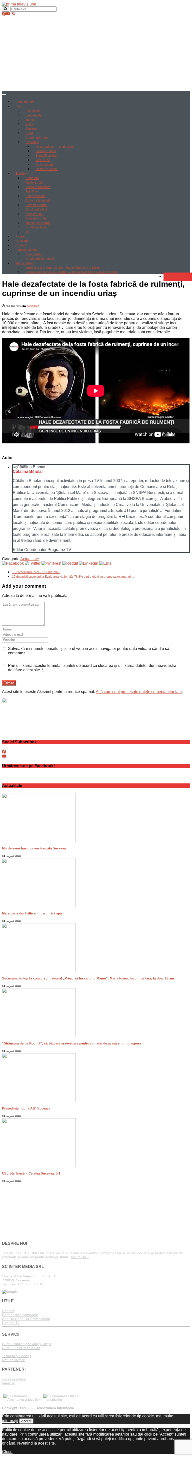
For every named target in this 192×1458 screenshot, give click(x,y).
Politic (30, 124)
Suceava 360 (35, 214)
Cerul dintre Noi (36, 209)
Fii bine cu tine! (46, 151)
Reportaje (32, 142)
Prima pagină (25, 102)
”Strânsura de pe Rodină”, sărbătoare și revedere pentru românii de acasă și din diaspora (71, 1043)
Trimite (9, 683)
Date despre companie (20, 1315)
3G (28, 232)
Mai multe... (80, 1257)
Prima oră (32, 178)
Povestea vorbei (37, 205)
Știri (18, 106)
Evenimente (34, 115)
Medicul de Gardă (38, 223)
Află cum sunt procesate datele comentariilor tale (139, 692)
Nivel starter (34, 254)
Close (7, 1452)
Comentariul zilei (37, 137)
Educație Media (26, 250)
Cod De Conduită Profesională (26, 1319)
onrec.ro (8, 1383)
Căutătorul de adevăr (40, 259)
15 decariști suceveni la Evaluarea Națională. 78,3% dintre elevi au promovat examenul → (73, 576)
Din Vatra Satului (37, 227)
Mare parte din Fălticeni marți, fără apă (32, 913)
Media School (25, 263)
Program (21, 236)
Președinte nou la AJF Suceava (26, 1108)
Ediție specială (36, 196)
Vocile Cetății (34, 182)
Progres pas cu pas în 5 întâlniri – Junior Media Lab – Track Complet (72, 272)
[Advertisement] (96, 53)
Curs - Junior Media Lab (21, 1348)
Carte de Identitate (38, 200)
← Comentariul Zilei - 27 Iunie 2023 (36, 572)
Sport (29, 133)
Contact (21, 245)
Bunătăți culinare (47, 155)
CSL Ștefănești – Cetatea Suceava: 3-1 (31, 1173)
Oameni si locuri (47, 169)
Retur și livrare (13, 1360)
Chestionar (23, 241)
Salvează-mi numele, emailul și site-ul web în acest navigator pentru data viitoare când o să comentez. (88, 650)
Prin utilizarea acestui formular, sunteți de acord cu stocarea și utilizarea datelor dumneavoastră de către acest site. (92, 667)
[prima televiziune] (19, 4)
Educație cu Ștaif (37, 218)
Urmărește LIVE (177, 276)
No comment (44, 164)
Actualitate (33, 111)
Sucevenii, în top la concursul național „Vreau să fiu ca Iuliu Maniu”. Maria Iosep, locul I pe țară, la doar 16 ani (88, 978)
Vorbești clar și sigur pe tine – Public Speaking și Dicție (63, 268)
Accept (26, 1421)
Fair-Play (32, 191)
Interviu (31, 120)
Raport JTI (10, 1323)
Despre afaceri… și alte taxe (55, 146)
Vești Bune (43, 160)
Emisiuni (21, 173)
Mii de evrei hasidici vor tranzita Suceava (34, 848)
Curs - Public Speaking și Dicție (26, 1344)
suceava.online (14, 1379)
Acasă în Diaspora (38, 187)
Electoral (32, 129)
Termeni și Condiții (16, 1356)
